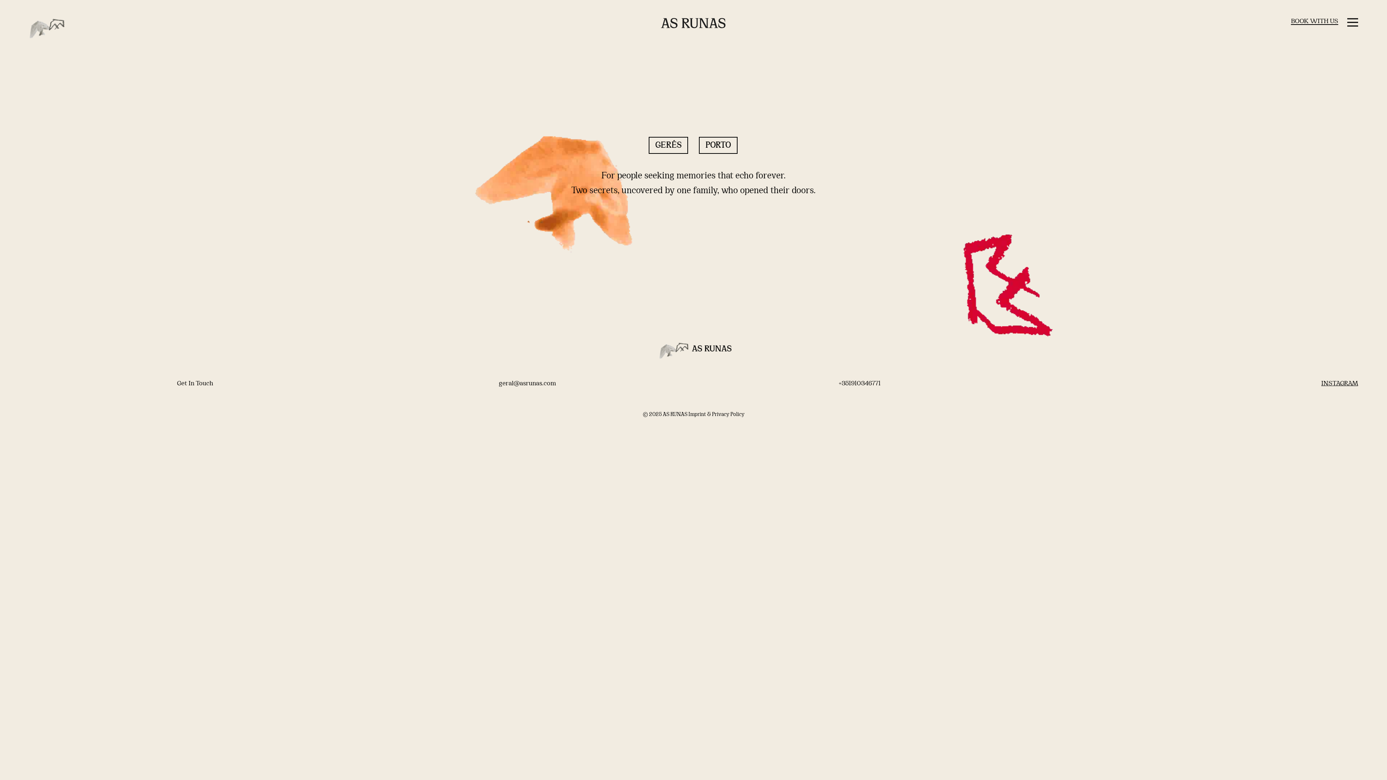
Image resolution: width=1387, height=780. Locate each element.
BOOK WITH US (1314, 21)
